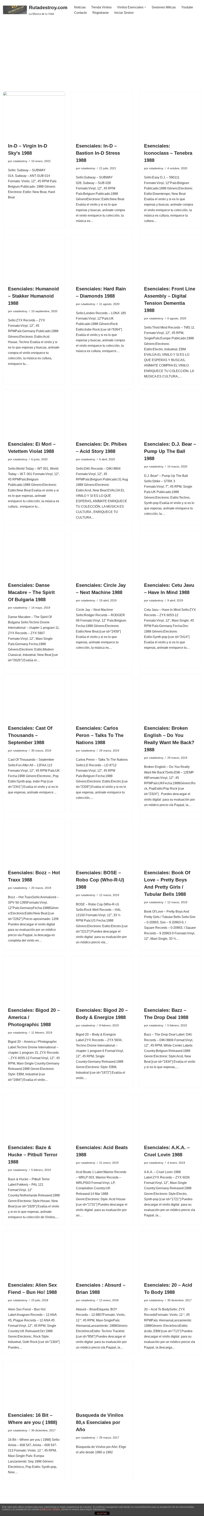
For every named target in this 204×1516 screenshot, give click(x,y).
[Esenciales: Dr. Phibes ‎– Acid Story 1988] (102, 413)
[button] (145, 7)
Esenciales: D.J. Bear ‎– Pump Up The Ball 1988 (170, 451)
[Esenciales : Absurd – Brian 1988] (102, 1254)
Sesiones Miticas (164, 7)
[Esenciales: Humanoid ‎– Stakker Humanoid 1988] (34, 258)
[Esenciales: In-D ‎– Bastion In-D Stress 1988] (102, 115)
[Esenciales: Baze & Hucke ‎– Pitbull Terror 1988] (34, 1116)
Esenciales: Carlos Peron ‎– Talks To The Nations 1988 (100, 735)
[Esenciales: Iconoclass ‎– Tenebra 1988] (170, 115)
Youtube (187, 7)
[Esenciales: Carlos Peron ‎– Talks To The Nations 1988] (102, 697)
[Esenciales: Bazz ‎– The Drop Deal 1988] (170, 979)
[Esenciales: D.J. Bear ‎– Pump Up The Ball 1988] (170, 413)
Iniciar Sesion (124, 12)
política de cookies (50, 1509)
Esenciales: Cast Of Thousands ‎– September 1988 (30, 735)
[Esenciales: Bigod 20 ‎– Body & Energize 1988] (102, 979)
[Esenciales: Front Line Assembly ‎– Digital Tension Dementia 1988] (170, 258)
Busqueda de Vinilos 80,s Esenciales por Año (99, 1422)
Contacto (80, 12)
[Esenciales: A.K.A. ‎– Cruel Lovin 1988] (170, 1116)
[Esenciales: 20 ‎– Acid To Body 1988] (170, 1254)
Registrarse (100, 12)
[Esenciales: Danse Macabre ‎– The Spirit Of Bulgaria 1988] (34, 554)
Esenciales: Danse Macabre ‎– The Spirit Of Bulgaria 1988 (31, 592)
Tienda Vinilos (101, 7)
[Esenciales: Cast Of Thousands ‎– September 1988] (34, 697)
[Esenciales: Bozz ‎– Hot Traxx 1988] (34, 842)
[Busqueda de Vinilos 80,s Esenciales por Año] (102, 1384)
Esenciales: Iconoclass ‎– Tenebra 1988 (168, 153)
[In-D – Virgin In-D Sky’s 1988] (34, 115)
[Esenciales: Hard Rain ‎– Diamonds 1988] (102, 258)
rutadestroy (20, 161)
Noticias (80, 7)
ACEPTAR (102, 1513)
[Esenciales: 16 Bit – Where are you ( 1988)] (34, 1384)
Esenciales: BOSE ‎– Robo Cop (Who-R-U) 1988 (100, 880)
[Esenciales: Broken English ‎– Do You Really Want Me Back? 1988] (170, 697)
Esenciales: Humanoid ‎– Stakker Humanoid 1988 (33, 296)
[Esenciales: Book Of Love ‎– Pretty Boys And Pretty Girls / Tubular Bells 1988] (170, 842)
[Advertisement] (102, 62)
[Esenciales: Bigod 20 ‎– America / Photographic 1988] (34, 979)
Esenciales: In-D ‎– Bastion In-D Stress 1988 (98, 153)
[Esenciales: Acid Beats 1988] (102, 1116)
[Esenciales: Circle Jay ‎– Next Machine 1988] (102, 554)
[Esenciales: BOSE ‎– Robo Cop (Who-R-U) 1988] (102, 842)
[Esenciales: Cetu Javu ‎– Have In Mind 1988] (170, 554)
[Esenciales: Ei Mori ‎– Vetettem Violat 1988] (34, 413)
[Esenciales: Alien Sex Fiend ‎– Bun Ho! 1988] (34, 1254)
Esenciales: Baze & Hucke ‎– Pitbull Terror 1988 (32, 1154)
